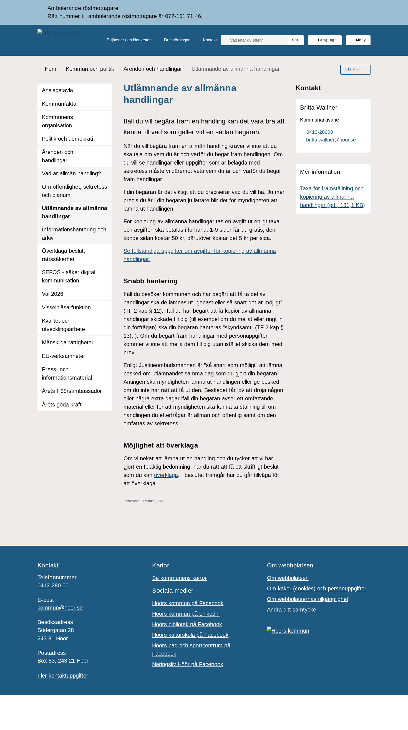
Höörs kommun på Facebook (187, 603)
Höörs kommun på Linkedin (186, 614)
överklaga (166, 475)
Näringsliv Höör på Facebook (187, 664)
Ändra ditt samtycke (291, 610)
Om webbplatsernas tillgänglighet (307, 599)
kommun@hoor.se (60, 608)
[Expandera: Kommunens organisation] (105, 117)
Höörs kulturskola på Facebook (190, 635)
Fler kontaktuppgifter (62, 676)
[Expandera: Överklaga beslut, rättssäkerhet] (105, 251)
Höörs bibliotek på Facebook (187, 624)
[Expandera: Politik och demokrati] (105, 138)
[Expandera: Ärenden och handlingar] (105, 152)
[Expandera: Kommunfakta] (105, 103)
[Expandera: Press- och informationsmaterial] (105, 369)
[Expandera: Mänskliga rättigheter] (105, 342)
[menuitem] (124, 40)
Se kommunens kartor (179, 578)
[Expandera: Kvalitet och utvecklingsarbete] (105, 321)
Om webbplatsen (288, 578)
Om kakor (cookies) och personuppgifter (316, 588)
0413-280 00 (53, 585)
